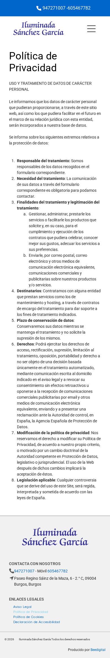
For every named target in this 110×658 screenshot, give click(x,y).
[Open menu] (91, 28)
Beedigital (98, 650)
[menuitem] (22, 606)
